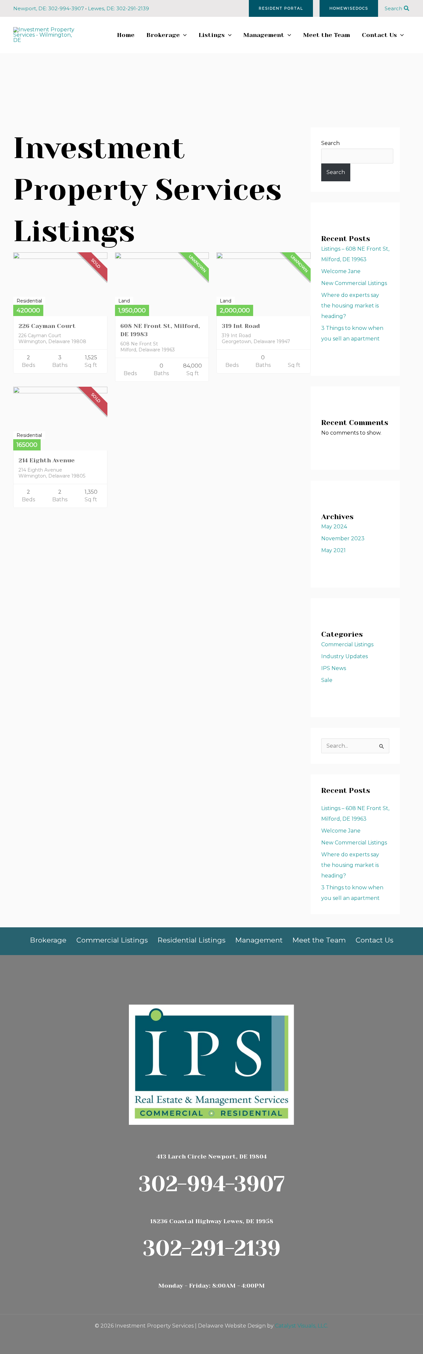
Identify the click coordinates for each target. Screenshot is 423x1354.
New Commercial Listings (354, 283)
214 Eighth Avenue (47, 460)
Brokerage (163, 35)
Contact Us (379, 35)
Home (126, 35)
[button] (281, 8)
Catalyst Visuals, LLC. (301, 1326)
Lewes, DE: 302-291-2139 (118, 8)
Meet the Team (326, 35)
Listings (212, 35)
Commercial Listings (347, 644)
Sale (326, 680)
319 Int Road (241, 326)
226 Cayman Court (47, 326)
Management (263, 35)
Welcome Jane (341, 271)
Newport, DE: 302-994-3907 (48, 8)
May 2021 (333, 550)
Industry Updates (344, 656)
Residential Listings (191, 940)
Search (330, 143)
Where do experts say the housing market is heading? (350, 305)
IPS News (333, 668)
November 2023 (343, 538)
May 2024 (334, 526)
